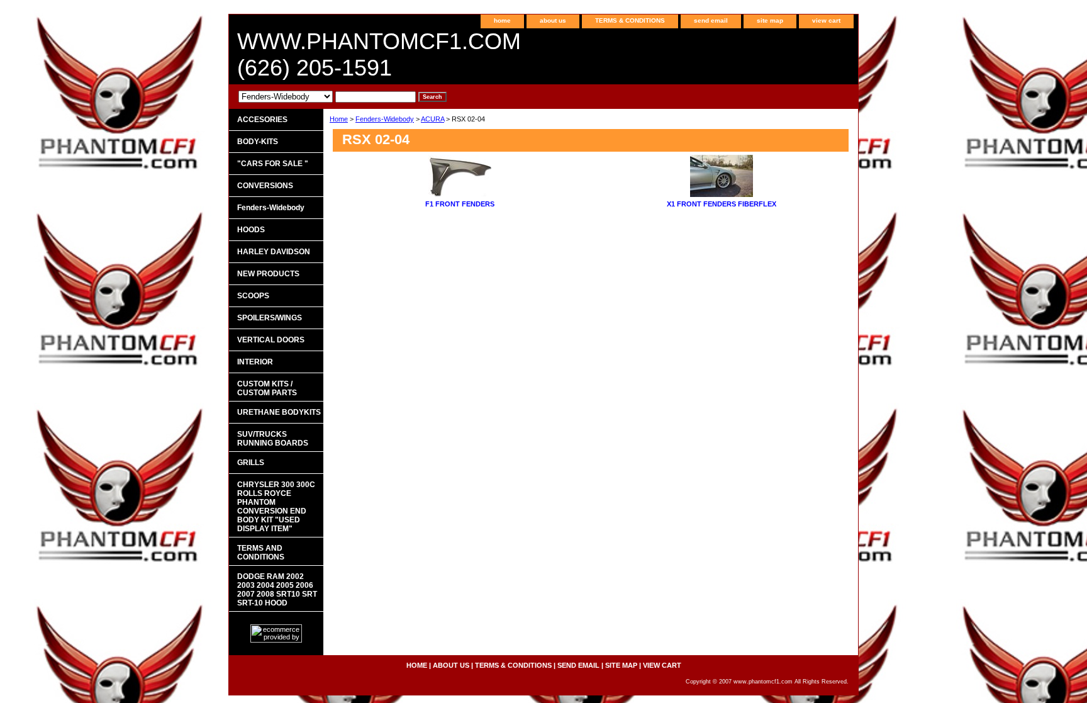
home (502, 20)
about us (553, 20)
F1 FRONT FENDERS (459, 204)
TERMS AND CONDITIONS (260, 552)
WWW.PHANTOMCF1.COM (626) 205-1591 (379, 54)
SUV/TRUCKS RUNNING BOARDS (272, 438)
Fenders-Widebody (384, 119)
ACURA (432, 119)
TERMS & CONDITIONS (630, 20)
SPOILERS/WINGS (269, 317)
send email (711, 20)
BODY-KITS (257, 141)
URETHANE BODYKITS (279, 412)
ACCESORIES (262, 119)
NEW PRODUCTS (268, 273)
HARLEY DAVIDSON (273, 251)
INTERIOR (255, 361)
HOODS (251, 229)
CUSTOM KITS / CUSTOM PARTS (267, 388)
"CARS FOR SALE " (272, 163)
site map (770, 20)
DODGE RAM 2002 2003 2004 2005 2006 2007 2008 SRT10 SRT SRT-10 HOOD (277, 589)
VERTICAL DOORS (270, 339)
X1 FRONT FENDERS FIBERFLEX (721, 204)
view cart (826, 20)
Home (339, 119)
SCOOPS (253, 295)
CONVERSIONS (265, 185)
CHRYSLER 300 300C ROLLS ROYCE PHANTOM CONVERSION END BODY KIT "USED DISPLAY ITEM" (276, 506)
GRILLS (250, 462)
